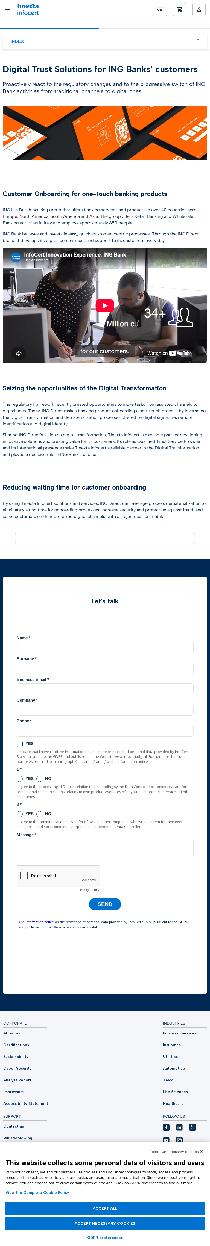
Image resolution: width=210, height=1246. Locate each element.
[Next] (200, 538)
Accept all (105, 1208)
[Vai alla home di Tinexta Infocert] (28, 9)
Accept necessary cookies (105, 1223)
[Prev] (9, 538)
